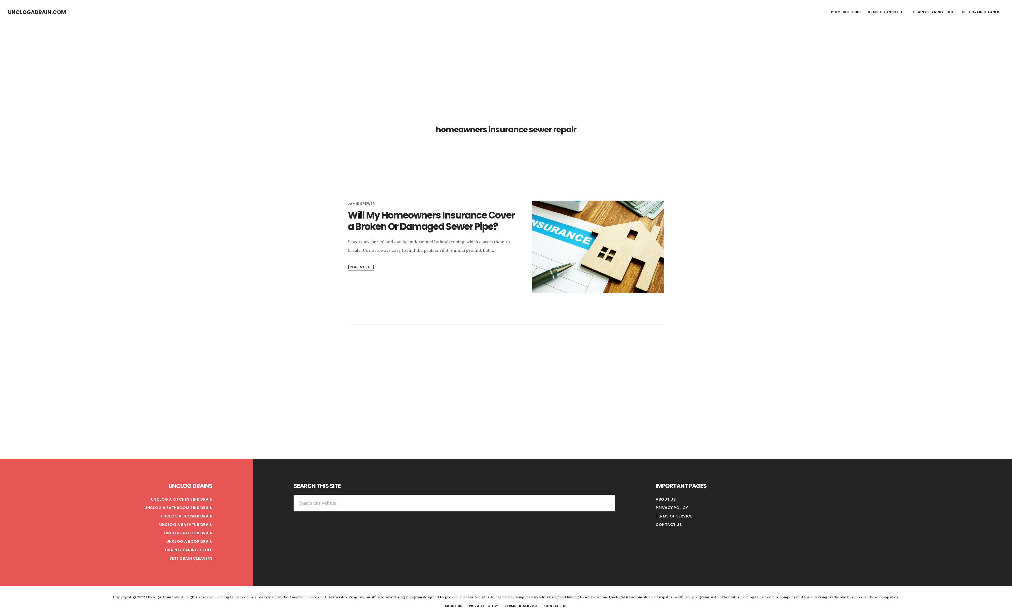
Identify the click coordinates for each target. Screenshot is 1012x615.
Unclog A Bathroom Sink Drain (178, 507)
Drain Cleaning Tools (188, 550)
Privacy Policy (672, 507)
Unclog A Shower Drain (187, 516)
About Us (666, 499)
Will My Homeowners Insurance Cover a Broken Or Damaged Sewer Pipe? (431, 221)
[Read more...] (361, 267)
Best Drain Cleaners (191, 558)
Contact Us (669, 524)
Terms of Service (674, 516)
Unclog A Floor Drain (188, 533)
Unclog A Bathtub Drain (185, 524)
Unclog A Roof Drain (189, 541)
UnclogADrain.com (37, 12)
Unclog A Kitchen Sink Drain (182, 499)
